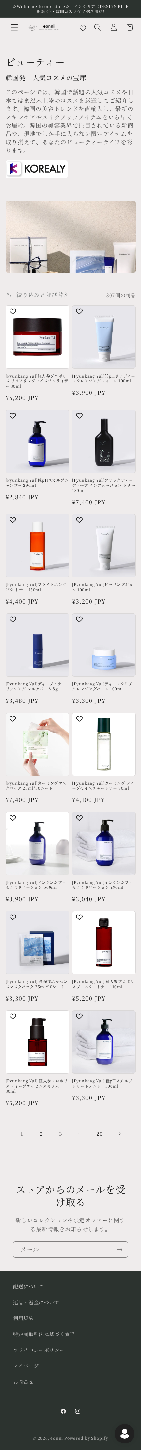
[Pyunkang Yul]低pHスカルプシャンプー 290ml (37, 482)
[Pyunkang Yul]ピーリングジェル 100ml (102, 587)
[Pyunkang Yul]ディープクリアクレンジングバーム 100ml (102, 686)
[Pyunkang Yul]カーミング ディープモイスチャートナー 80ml (103, 785)
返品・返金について (36, 1302)
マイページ (26, 1365)
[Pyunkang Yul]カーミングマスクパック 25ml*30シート (36, 785)
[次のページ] (119, 1133)
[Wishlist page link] (83, 27)
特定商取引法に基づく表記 (44, 1333)
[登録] (120, 1249)
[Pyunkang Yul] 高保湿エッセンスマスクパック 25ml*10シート (37, 984)
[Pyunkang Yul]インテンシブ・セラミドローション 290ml (102, 885)
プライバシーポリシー (39, 1349)
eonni (56, 1438)
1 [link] (21, 1133)
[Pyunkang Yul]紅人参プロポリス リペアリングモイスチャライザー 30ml (37, 381)
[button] (14, 27)
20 (99, 1133)
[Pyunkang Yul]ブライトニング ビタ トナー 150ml (36, 587)
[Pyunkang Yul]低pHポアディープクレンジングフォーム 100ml (103, 378)
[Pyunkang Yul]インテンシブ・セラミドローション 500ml (36, 885)
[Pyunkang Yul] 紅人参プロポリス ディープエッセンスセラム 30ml (37, 1085)
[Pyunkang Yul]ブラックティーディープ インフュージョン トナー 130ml (103, 485)
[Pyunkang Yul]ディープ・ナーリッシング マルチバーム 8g (36, 686)
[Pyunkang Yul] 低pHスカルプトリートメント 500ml (102, 1083)
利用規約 (23, 1317)
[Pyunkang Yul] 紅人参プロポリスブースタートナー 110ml (103, 984)
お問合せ (23, 1381)
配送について (28, 1286)
